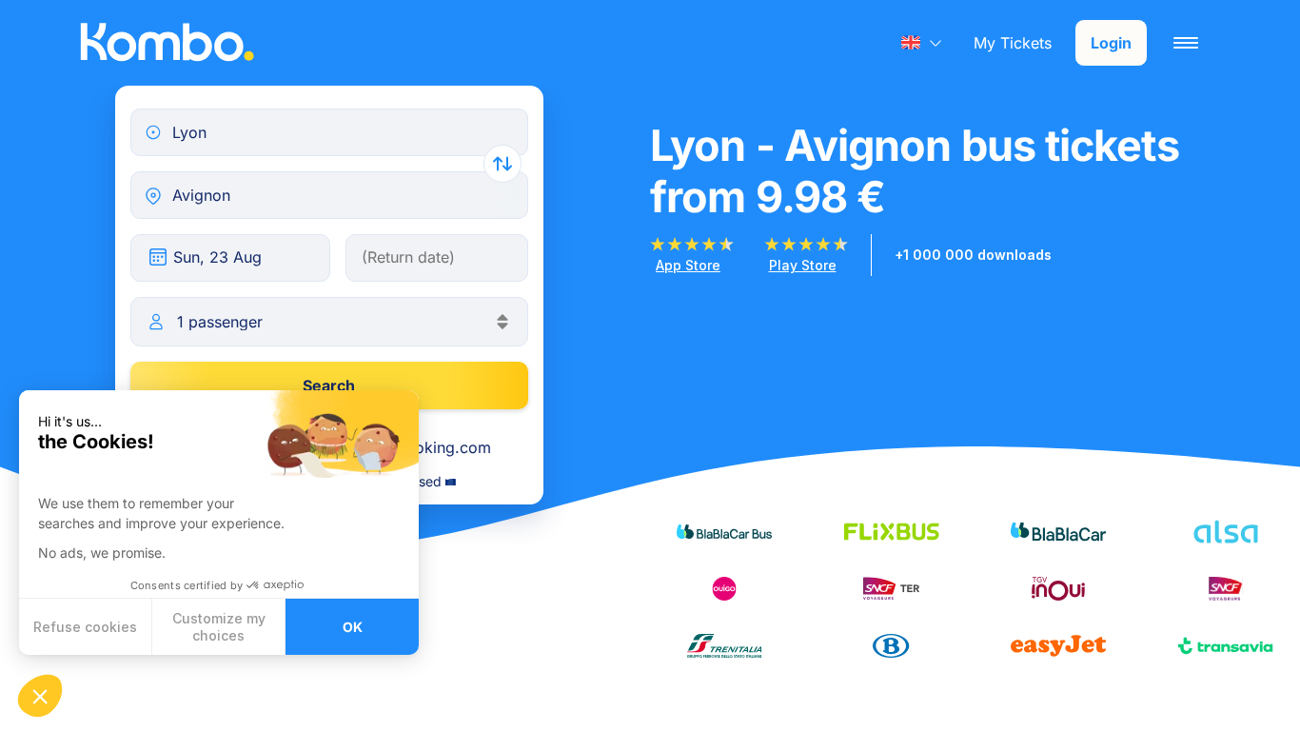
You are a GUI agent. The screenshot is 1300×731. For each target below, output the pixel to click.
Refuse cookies (85, 627)
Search (329, 385)
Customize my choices (219, 626)
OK (353, 627)
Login (1111, 42)
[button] (40, 696)
